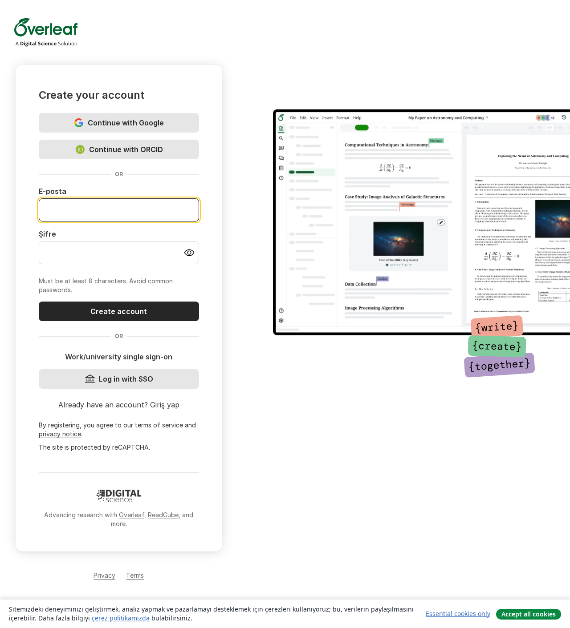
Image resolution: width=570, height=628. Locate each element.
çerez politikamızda (121, 618)
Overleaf (131, 515)
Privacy (104, 575)
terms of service (159, 425)
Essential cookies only (458, 613)
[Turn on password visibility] (189, 252)
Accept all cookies (528, 614)
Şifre (47, 233)
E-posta (52, 191)
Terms (135, 575)
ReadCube (163, 515)
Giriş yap (164, 404)
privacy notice (60, 434)
